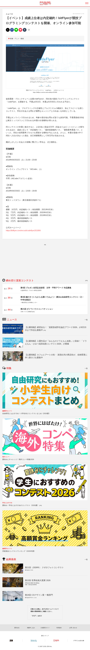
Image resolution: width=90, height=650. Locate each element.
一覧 (86, 320)
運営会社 (16, 627)
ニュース (9, 14)
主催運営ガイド (45, 627)
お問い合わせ (73, 627)
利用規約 (59, 627)
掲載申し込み (31, 627)
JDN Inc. (49, 646)
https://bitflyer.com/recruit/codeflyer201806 (45, 92)
